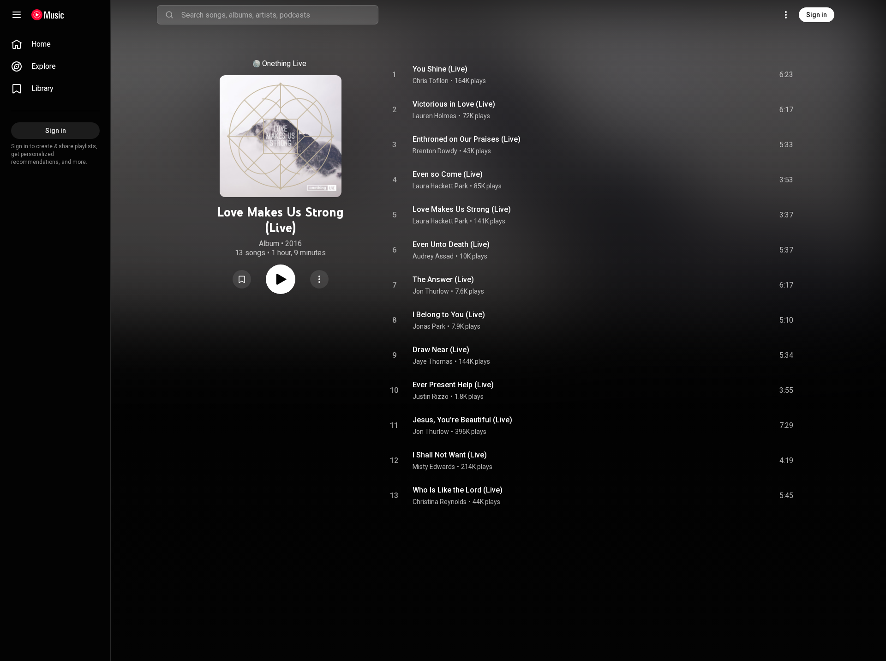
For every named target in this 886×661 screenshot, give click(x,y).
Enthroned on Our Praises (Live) (467, 139)
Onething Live (284, 63)
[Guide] (16, 14)
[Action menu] (319, 279)
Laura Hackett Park (440, 186)
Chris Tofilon (431, 80)
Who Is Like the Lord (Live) (458, 490)
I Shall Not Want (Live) (450, 455)
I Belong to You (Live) (449, 314)
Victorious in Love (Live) (454, 104)
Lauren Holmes (434, 116)
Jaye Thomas (433, 361)
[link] (55, 44)
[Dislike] (734, 74)
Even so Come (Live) (448, 174)
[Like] (716, 74)
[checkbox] (786, 74)
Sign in (816, 14)
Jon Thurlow (431, 291)
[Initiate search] (169, 14)
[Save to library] (241, 279)
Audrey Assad (433, 256)
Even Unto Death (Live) (451, 244)
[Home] (47, 14)
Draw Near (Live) (441, 349)
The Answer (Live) (443, 279)
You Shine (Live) (440, 69)
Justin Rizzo (431, 396)
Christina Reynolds (440, 501)
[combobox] (279, 15)
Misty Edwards (434, 466)
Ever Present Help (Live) (453, 384)
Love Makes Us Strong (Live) (462, 209)
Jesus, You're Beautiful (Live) (462, 419)
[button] (242, 279)
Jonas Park (429, 326)
